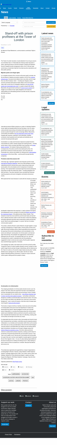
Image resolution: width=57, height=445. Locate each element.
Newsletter (35, 8)
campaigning (16, 374)
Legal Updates (12, 18)
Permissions (17, 434)
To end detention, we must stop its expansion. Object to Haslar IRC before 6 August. (47, 94)
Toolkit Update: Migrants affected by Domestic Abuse (46, 155)
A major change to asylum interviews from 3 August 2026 (47, 164)
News (4, 8)
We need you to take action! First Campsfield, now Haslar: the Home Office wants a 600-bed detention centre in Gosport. (47, 144)
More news (51, 103)
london (18, 380)
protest (25, 380)
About (42, 8)
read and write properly (14, 303)
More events (51, 231)
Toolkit (15, 8)
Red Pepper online (17, 361)
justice (11, 380)
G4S (33, 377)
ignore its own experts (26, 88)
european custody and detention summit (16, 377)
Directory (21, 8)
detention (25, 374)
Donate (53, 8)
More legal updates (49, 172)
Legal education (28, 8)
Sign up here (44, 265)
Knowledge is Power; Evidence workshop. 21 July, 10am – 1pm (47, 223)
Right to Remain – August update (45, 85)
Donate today (5, 424)
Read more (52, 426)
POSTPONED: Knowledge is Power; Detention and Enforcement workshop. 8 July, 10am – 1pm (47, 196)
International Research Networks (9, 163)
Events (10, 8)
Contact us (28, 405)
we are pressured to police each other (24, 133)
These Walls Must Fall (27, 18)
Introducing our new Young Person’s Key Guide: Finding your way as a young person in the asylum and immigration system (47, 58)
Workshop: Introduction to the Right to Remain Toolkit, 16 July (47, 214)
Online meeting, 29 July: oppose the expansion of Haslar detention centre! (46, 184)
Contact (47, 8)
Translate (12, 25)
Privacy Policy (8, 434)
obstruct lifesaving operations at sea (10, 330)
